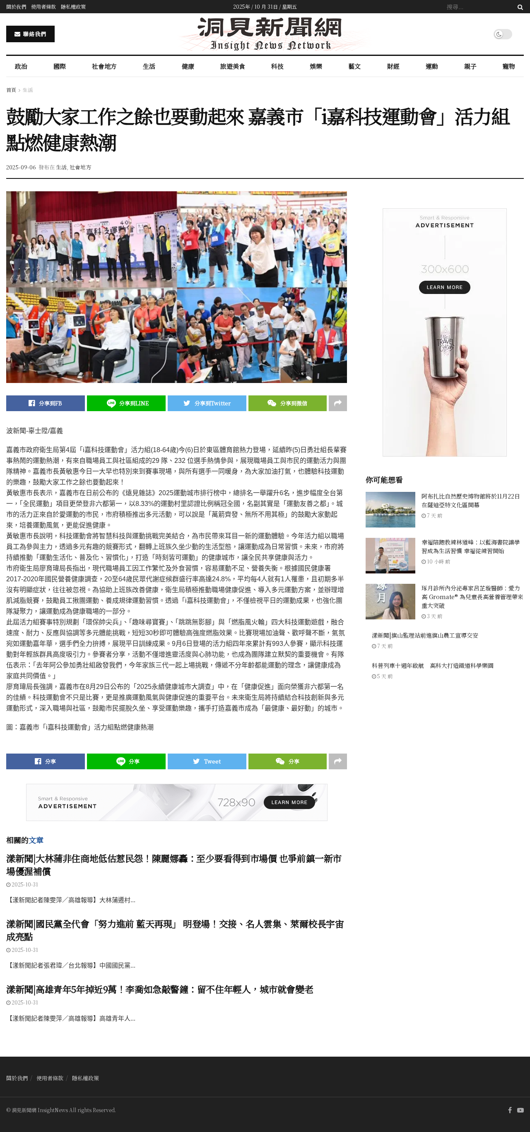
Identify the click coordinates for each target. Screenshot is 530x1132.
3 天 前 (434, 615)
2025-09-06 (21, 167)
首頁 (11, 89)
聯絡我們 (34, 34)
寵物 (509, 66)
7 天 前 (434, 515)
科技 (277, 66)
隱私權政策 (73, 6)
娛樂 (316, 66)
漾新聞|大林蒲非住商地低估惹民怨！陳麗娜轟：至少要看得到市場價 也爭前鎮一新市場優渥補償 (174, 864)
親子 (470, 66)
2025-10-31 (24, 884)
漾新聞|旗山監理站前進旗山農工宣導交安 (425, 635)
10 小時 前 (438, 561)
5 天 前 (384, 675)
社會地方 (104, 66)
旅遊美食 (232, 66)
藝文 (354, 66)
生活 (149, 66)
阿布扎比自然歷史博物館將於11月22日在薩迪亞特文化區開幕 (471, 500)
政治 (21, 66)
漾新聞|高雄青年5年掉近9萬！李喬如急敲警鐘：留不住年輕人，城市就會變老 (159, 989)
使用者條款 (43, 6)
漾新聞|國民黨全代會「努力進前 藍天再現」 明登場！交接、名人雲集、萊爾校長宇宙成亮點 (175, 930)
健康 (188, 66)
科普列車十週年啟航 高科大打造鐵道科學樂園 (433, 665)
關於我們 (16, 6)
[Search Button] (518, 6)
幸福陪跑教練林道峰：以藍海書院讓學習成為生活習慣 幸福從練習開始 (471, 546)
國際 (59, 66)
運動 (432, 66)
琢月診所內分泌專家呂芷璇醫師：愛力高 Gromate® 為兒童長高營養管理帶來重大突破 (472, 596)
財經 (393, 66)
